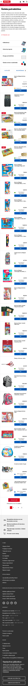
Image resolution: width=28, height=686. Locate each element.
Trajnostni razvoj (6, 551)
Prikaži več (14, 500)
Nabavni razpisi (6, 570)
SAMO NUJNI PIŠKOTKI (14, 682)
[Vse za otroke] (3, 4)
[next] (21, 507)
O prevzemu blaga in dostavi (9, 653)
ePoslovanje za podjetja (8, 580)
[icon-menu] (1, 1)
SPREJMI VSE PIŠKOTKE (14, 678)
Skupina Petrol (6, 546)
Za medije (5, 558)
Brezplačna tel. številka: (8, 611)
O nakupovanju (6, 643)
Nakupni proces (6, 646)
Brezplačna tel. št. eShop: (9, 613)
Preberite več (6, 35)
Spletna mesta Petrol (7, 594)
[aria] (3, 603)
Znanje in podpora (7, 633)
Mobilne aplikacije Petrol (8, 591)
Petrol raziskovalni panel (8, 596)
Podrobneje (6, 672)
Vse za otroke (7, 4)
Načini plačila (5, 650)
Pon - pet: (5, 618)
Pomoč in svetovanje (7, 631)
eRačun (4, 582)
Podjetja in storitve (7, 548)
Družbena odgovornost (8, 560)
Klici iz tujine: (5, 615)
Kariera (4, 553)
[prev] (8, 507)
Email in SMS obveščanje (8, 598)
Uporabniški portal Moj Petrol (9, 578)
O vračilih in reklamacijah (8, 655)
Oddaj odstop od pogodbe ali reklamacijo (13, 657)
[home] (7, 2)
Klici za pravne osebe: (8, 622)
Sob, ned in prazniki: (7, 620)
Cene (3, 648)
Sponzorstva (5, 565)
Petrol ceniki (5, 635)
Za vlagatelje (5, 556)
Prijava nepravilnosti (7, 563)
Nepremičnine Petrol (7, 567)
